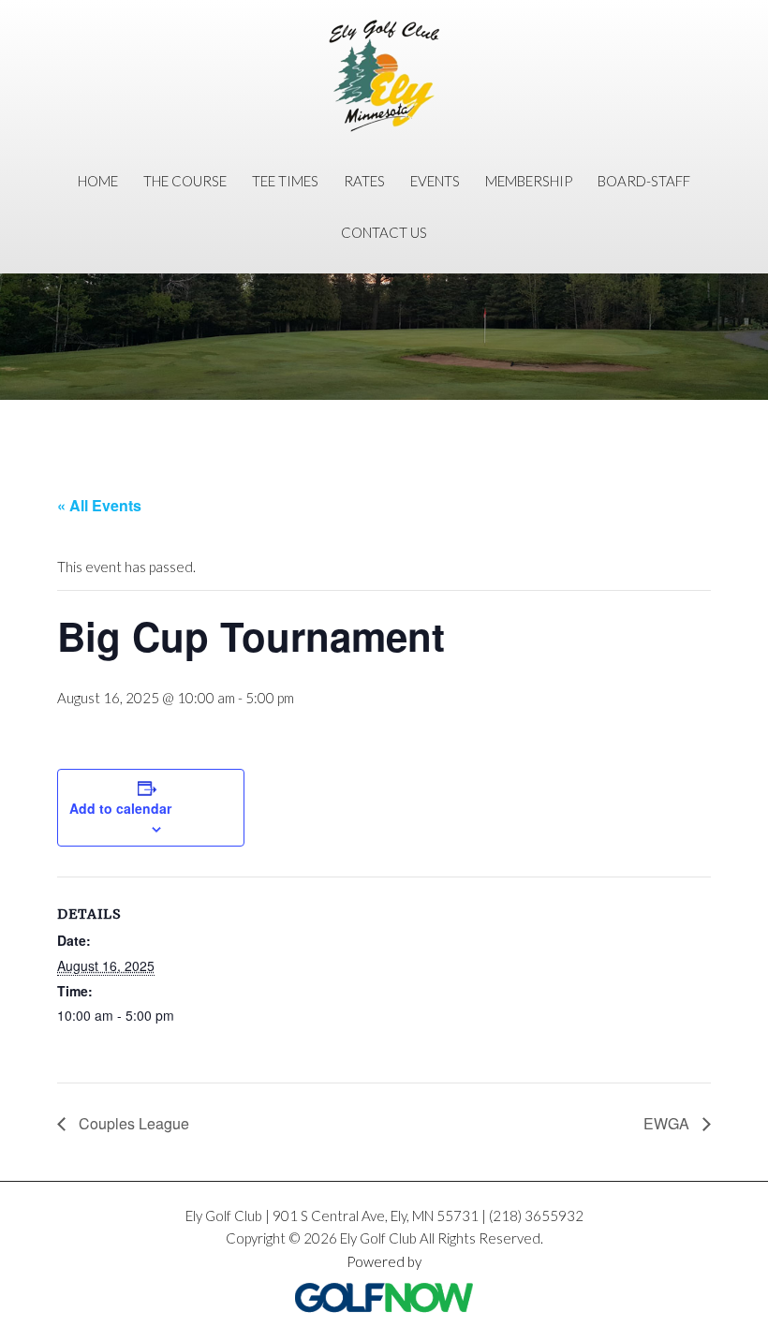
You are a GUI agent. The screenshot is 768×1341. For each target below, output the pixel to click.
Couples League (132, 1123)
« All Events (99, 505)
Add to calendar (120, 808)
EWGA (668, 1123)
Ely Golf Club (384, 76)
